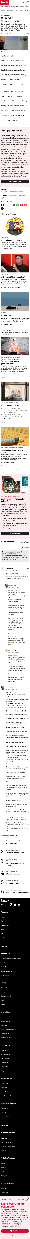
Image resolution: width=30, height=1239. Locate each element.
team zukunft (5, 1083)
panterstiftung (5, 1033)
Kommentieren (13, 195)
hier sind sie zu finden (9, 559)
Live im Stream (5, 1117)
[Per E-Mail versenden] (2, 205)
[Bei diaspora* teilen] (21, 205)
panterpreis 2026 (6, 1037)
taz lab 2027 (4, 1125)
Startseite (3, 10)
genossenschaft (6, 1021)
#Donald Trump (14, 191)
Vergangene (5, 1121)
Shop (2, 1172)
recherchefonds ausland (8, 1029)
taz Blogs (4, 1138)
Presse (3, 1004)
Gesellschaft (5, 925)
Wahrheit (10, 10)
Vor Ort (3, 1113)
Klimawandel (5, 975)
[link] (10, 7)
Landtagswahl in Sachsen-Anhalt (11, 958)
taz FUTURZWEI (6, 1142)
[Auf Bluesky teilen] (10, 205)
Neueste (22, 542)
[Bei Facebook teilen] (13, 205)
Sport (2, 933)
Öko (2, 921)
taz (5, 900)
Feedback (4, 1188)
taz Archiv (4, 1150)
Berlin (3, 938)
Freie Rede (4, 1067)
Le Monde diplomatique (8, 1146)
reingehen (4, 1071)
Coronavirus (19, 10)
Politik (3, 917)
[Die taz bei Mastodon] (11, 905)
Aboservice (4, 1192)
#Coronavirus (4, 191)
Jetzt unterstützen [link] (15, 181)
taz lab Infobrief (6, 1096)
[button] (27, 2)
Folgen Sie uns (5, 905)
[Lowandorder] (6, 586)
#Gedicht (21, 191)
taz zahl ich (4, 1025)
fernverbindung (5, 1054)
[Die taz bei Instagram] (19, 905)
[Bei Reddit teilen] (25, 205)
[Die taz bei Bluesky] (15, 905)
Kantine (3, 1167)
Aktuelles (4, 988)
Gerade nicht (21, 1199)
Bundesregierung (6, 971)
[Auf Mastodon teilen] (6, 205)
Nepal (3, 963)
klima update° (5, 1058)
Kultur (3, 929)
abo (2, 1017)
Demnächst (4, 1108)
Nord (2, 942)
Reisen (3, 1163)
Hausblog (4, 992)
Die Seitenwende (6, 996)
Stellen (3, 1000)
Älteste (27, 542)
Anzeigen (4, 1176)
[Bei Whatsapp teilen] (17, 205)
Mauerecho (4, 1062)
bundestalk (4, 1050)
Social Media (5, 967)
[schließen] (27, 1199)
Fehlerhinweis (21, 195)
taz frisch (4, 1087)
